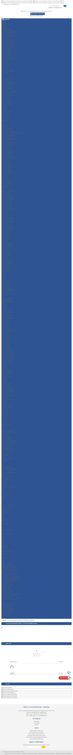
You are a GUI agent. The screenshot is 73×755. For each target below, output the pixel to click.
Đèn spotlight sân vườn (6, 396)
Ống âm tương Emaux (6, 286)
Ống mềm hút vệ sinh (6, 333)
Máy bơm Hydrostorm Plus (7, 51)
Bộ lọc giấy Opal (5, 99)
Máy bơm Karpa (5, 65)
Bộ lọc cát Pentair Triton (6, 84)
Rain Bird (3, 496)
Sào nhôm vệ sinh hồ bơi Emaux (8, 331)
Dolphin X (3, 303)
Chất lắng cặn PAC (5, 161)
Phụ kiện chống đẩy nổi (6, 288)
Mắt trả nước (4, 249)
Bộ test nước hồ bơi (5, 169)
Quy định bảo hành (5, 586)
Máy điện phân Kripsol (6, 152)
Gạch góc (3, 422)
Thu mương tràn (5, 224)
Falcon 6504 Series (5, 508)
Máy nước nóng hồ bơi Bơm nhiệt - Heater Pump (12, 132)
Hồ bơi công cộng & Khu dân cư (8, 566)
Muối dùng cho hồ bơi (6, 171)
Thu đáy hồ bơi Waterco (6, 266)
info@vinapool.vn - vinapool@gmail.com (11, 4)
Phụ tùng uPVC (4, 461)
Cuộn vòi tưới (4, 492)
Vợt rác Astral (4, 326)
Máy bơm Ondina (5, 61)
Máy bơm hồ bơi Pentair (6, 29)
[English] (59, 7)
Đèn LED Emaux (5, 175)
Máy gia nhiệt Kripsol (6, 141)
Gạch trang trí (4, 418)
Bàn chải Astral (4, 319)
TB (2, 532)
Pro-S (2, 501)
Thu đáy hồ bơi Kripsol (6, 262)
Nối (2, 463)
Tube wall (3, 282)
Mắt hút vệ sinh (4, 241)
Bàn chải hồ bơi (4, 313)
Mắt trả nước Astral (5, 254)
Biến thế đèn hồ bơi (5, 184)
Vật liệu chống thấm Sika (7, 361)
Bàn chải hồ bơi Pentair (6, 315)
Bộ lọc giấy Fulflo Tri (6, 101)
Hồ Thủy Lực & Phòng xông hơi (8, 581)
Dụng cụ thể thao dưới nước (7, 476)
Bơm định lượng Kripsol (6, 205)
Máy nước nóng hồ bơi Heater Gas (9, 142)
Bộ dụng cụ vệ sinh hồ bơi (7, 352)
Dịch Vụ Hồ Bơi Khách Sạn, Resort (9, 575)
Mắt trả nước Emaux (6, 251)
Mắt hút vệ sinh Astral (6, 246)
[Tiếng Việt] (52, 7)
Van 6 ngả (3, 276)
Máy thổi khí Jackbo (5, 385)
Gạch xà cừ (4, 419)
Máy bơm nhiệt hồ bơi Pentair (8, 136)
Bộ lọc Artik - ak (4, 118)
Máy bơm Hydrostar (5, 52)
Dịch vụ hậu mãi (5, 583)
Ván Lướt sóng (4, 478)
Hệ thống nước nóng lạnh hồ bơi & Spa (10, 593)
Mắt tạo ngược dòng (6, 268)
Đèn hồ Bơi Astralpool (6, 195)
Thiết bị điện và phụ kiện (6, 448)
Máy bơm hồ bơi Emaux (6, 38)
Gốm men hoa (4, 416)
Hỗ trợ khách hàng (5, 588)
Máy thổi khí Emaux (5, 386)
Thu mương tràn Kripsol (6, 228)
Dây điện (3, 452)
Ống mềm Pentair (5, 335)
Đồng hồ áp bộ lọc (5, 111)
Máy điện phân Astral (6, 154)
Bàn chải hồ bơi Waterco (6, 318)
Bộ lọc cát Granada (5, 115)
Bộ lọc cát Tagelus (5, 86)
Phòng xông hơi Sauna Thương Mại (9, 441)
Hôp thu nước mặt (5, 232)
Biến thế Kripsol (4, 186)
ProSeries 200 (4, 546)
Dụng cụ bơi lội (4, 481)
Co (2, 465)
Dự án (2, 562)
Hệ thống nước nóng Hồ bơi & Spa (9, 568)
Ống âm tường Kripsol (6, 284)
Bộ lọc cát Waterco (5, 96)
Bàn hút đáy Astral (5, 345)
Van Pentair (4, 274)
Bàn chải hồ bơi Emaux (6, 316)
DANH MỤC (6, 19)
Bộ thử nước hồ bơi (5, 165)
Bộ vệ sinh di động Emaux (7, 351)
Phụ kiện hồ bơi (4, 214)
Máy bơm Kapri (4, 66)
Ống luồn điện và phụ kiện (7, 449)
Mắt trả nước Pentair (6, 252)
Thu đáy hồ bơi (4, 258)
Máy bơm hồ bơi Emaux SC (7, 41)
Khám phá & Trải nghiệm (7, 609)
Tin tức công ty (4, 602)
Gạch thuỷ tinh (4, 408)
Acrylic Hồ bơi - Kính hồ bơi (7, 372)
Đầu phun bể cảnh (5, 403)
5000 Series (4, 511)
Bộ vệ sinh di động (5, 348)
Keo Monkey (4, 365)
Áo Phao (3, 475)
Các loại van (4, 272)
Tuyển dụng (4, 616)
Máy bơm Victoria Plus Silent (7, 71)
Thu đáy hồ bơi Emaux (6, 261)
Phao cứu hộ (4, 473)
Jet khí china (4, 381)
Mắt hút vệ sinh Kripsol (6, 245)
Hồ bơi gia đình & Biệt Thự (7, 563)
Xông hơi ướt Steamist (6, 445)
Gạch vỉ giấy (4, 429)
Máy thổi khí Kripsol (5, 383)
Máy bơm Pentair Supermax (7, 34)
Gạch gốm (3, 411)
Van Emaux (4, 275)
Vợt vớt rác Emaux (5, 323)
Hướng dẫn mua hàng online (7, 585)
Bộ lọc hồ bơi (4, 79)
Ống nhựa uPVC (5, 459)
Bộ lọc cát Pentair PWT (6, 88)
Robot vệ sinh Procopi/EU (7, 301)
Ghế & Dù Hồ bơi (5, 482)
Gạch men (3, 421)
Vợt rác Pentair (4, 322)
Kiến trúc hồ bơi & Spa (6, 596)
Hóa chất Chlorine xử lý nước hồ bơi (9, 158)
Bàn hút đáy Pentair (5, 341)
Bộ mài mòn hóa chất (6, 206)
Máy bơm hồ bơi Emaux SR (7, 45)
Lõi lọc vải (3, 109)
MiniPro (3, 516)
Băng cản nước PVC (6, 362)
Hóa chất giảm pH (5, 162)
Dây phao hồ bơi (5, 269)
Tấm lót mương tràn (5, 216)
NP (2, 502)
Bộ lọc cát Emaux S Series (7, 92)
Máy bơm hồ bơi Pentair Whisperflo (9, 32)
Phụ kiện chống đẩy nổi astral (8, 289)
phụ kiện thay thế (5, 148)
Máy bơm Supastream (6, 54)
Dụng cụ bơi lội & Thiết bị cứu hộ (8, 468)
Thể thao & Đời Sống (6, 605)
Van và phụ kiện (5, 541)
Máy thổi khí (4, 382)
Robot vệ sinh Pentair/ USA (7, 312)
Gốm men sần (4, 413)
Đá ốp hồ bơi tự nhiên (6, 369)
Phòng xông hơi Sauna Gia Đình (8, 442)
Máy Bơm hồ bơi (5, 28)
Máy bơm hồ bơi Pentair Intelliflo (8, 36)
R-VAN (2, 521)
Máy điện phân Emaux (6, 146)
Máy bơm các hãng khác (7, 78)
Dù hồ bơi (3, 485)
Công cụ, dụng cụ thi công (7, 371)
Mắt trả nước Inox (5, 256)
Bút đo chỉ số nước (5, 346)
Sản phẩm (3, 26)
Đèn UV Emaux (4, 211)
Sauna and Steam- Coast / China (8, 432)
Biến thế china (4, 188)
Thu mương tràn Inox (6, 231)
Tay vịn (3, 296)
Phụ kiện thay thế (5, 72)
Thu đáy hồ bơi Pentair (6, 259)
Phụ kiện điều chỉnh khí (6, 376)
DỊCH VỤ (3, 572)
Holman (3, 491)
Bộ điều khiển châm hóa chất (8, 198)
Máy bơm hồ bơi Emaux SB (7, 42)
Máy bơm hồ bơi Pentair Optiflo (8, 35)
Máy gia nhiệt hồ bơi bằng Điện (8, 139)
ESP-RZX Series (5, 553)
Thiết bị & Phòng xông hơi (7, 431)
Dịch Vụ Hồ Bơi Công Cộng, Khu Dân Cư (10, 576)
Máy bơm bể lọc (5, 393)
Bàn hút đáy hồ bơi (5, 339)
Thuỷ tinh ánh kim (5, 409)
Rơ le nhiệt (3, 456)
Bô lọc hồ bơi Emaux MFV (7, 95)
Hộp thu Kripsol (4, 236)
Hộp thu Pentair (4, 235)
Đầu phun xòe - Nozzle (6, 518)
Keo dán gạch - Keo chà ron (7, 363)
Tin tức (2, 601)
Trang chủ (3, 21)
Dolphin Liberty (4, 309)
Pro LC (3, 559)
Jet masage (4, 378)
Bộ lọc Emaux (4, 89)
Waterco (3, 74)
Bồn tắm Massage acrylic (7, 388)
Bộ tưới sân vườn (5, 488)
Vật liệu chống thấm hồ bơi (7, 358)
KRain (2, 499)
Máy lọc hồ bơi (4, 126)
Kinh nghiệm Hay (5, 612)
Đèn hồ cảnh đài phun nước (7, 399)
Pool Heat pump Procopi (6, 134)
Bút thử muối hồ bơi (5, 168)
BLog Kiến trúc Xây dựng (7, 610)
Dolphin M (3, 308)
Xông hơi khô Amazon (6, 436)
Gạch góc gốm (4, 425)
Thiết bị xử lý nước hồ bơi (7, 196)
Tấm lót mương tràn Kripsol (7, 218)
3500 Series (4, 512)
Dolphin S (3, 306)
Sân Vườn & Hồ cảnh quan (7, 389)
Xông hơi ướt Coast (5, 433)
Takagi (2, 489)
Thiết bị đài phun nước (6, 392)
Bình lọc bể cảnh (5, 405)
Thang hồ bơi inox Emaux (7, 294)
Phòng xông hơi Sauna (6, 439)
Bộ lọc (2, 536)
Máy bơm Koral (4, 64)
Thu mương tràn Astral (6, 229)
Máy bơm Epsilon (5, 68)
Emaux (3, 76)
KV (2, 526)
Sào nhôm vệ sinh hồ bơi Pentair (8, 329)
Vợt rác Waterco (5, 325)
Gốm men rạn (4, 415)
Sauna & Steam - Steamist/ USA (8, 443)
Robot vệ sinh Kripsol (6, 311)
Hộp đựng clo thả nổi (6, 281)
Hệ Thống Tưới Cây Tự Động (8, 582)
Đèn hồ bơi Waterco (5, 194)
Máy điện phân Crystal (6, 149)
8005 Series (4, 509)
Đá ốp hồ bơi (4, 368)
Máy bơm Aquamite (5, 55)
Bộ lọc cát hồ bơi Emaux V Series (8, 91)
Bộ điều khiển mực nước (6, 291)
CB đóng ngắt (4, 455)
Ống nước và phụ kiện (6, 458)
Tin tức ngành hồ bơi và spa (7, 603)
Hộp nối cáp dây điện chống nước (9, 451)
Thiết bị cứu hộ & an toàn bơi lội (8, 469)
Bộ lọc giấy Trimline (5, 98)
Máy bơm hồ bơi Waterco (7, 46)
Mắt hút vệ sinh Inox (6, 248)
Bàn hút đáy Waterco (6, 343)
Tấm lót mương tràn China (7, 221)
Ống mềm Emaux (5, 336)
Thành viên (3, 25)
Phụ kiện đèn (4, 402)
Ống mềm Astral (5, 338)
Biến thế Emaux (5, 185)
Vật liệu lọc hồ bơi (5, 112)
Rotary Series (4, 523)
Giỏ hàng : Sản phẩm (38, 13)
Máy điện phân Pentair (6, 145)
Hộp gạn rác (4, 279)
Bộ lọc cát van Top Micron (7, 102)
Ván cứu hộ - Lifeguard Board (8, 472)
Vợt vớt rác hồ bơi (5, 321)
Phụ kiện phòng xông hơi (7, 438)
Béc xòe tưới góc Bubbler (7, 529)
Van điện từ (4, 545)
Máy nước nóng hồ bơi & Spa (8, 131)
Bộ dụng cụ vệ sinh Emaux (7, 355)
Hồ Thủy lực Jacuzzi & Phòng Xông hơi (10, 569)
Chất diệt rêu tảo (5, 159)
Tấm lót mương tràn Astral (7, 219)
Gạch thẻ (3, 428)
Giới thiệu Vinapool (5, 24)
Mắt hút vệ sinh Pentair (6, 244)
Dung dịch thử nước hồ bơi (7, 166)
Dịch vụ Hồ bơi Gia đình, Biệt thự (8, 573)
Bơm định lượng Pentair (6, 204)
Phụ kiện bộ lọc (4, 106)
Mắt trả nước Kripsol (6, 255)
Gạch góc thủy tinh (5, 423)
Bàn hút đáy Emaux (5, 342)
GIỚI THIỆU (4, 22)
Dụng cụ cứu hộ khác (6, 471)
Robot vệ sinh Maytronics (7, 302)
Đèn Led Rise (4, 401)
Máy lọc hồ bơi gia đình (6, 128)
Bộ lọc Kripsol (4, 114)
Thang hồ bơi (4, 292)
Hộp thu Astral (4, 238)
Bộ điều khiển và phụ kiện (7, 551)
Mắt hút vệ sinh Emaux (6, 242)
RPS (2, 515)
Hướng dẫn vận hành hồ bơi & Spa (9, 599)
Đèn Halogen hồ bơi (5, 179)
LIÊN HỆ (3, 618)
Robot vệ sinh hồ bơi (6, 299)
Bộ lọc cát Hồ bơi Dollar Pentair (8, 82)
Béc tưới (3, 538)
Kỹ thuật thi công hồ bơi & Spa (8, 595)
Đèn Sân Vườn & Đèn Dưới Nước (8, 395)
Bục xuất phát (4, 278)
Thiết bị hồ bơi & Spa (6, 592)
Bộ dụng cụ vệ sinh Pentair (7, 353)
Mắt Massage (4, 375)
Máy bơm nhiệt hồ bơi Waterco (8, 135)
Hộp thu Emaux (4, 234)
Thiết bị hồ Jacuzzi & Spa (7, 373)
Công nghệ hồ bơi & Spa (7, 591)
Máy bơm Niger (4, 62)
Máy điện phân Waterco (6, 151)
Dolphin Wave (4, 305)
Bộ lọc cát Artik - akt (5, 116)
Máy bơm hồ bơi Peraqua (7, 56)
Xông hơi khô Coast (5, 435)
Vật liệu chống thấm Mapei (7, 359)
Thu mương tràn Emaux (6, 225)
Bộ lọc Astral (4, 105)
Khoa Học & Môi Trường (6, 613)
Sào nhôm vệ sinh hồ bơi (7, 328)
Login (61, 661)
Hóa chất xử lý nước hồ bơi (7, 156)
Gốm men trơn (4, 412)
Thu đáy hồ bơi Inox (5, 265)
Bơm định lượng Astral (6, 202)
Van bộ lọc (3, 108)
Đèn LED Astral (4, 178)
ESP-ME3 (3, 555)
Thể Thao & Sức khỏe (6, 606)
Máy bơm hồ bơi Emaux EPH (8, 39)
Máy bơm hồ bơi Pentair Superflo (8, 31)
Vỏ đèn (3, 189)
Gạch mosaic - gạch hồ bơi (7, 406)
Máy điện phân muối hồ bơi (7, 144)
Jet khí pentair (4, 379)
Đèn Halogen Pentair (6, 182)
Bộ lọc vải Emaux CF (6, 94)
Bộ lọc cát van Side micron (7, 104)
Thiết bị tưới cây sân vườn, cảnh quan (10, 486)
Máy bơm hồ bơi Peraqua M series (9, 58)
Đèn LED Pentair (5, 176)
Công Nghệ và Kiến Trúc (6, 589)
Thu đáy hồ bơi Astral (6, 264)
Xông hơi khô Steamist (6, 446)
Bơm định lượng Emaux (6, 201)
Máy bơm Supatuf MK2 (6, 48)
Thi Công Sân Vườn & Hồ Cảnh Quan (9, 579)
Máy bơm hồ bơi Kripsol (6, 59)
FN (2, 528)
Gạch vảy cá (4, 426)
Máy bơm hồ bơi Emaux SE (7, 44)
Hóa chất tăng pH (5, 164)
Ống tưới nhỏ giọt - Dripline (7, 533)
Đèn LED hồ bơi (5, 174)
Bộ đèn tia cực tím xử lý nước (8, 209)
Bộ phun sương (4, 493)
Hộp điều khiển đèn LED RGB (8, 191)
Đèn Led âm (4, 398)
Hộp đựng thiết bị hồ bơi (6, 215)
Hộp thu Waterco (5, 239)
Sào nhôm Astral (5, 332)
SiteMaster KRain (5, 558)
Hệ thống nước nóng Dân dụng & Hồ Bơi (10, 578)
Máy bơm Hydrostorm (6, 49)
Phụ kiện (3, 295)
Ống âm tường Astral (6, 285)
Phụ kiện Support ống (6, 466)
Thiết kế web (18, 751)
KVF (2, 525)
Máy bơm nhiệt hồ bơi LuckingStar (9, 138)
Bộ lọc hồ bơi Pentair (6, 81)
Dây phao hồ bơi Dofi (6, 271)
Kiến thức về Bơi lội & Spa (7, 608)
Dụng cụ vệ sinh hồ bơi (6, 298)
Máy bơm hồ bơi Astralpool (7, 69)
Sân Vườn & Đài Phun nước (7, 571)
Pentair (3, 75)
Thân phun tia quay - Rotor (7, 505)
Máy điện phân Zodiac (6, 155)
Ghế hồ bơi (3, 483)
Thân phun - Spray (5, 495)
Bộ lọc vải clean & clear (6, 85)
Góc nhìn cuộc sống (5, 615)
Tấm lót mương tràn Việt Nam (8, 222)
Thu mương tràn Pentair (6, 226)
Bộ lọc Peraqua (4, 125)
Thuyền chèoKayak (5, 479)
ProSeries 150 (4, 548)
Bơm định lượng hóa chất (7, 199)
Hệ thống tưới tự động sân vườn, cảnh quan (11, 598)
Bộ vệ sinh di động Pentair (7, 349)
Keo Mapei (3, 366)
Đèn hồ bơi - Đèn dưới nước (7, 172)
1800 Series (4, 498)
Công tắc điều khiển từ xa (7, 453)
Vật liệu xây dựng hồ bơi (6, 356)
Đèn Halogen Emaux (6, 181)
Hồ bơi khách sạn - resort (7, 565)
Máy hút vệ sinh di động (6, 129)
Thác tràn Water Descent (7, 391)
